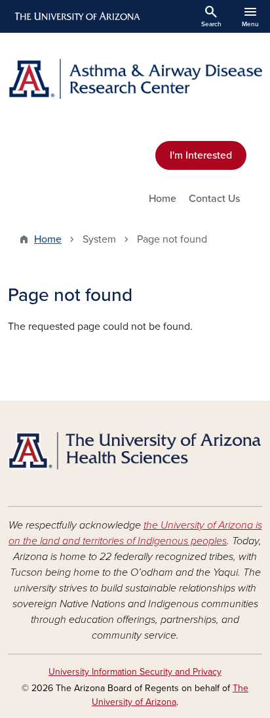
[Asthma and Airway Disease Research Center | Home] (135, 79)
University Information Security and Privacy (135, 671)
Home (162, 198)
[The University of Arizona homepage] (76, 16)
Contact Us (214, 198)
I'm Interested (201, 155)
